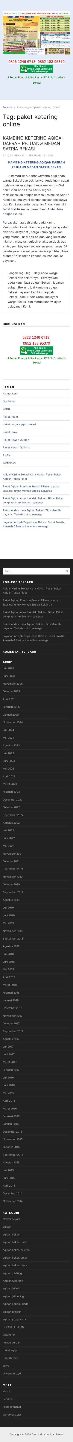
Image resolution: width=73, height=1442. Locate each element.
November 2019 (13, 876)
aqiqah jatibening (13, 1296)
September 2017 (13, 1031)
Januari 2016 (11, 1123)
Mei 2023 (8, 768)
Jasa (59, 209)
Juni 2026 (9, 676)
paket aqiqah (11, 1350)
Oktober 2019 (11, 884)
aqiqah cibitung (12, 1273)
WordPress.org (12, 1414)
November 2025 (13, 683)
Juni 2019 (9, 915)
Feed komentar (12, 1406)
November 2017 (12, 1015)
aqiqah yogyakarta (14, 1319)
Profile (6, 455)
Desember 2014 (12, 1193)
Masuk (7, 1391)
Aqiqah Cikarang (13, 1280)
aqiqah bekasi (13, 155)
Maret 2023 (10, 784)
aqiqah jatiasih (11, 1288)
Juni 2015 (9, 1177)
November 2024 (13, 722)
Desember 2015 (12, 1131)
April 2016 (9, 1100)
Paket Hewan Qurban (16, 439)
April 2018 (9, 977)
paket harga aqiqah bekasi (19, 424)
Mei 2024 (8, 737)
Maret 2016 (10, 1108)
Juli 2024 (8, 729)
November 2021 (12, 853)
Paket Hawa (10, 432)
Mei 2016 (8, 1093)
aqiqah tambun (12, 1311)
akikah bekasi (11, 1219)
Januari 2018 (11, 1000)
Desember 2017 (12, 1007)
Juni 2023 (9, 760)
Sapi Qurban (10, 1358)
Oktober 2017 (11, 1023)
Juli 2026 (8, 668)
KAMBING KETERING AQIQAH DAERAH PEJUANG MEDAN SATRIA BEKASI (34, 143)
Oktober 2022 (11, 807)
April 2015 (9, 1185)
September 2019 (13, 892)
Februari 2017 (11, 1069)
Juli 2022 (8, 830)
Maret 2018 (10, 984)
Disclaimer (9, 401)
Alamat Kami (10, 393)
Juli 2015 (8, 1170)
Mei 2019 (8, 923)
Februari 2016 (11, 1116)
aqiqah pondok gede (15, 1303)
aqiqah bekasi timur (15, 1257)
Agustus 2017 (11, 1038)
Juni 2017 (9, 1054)
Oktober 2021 (11, 861)
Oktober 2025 (11, 691)
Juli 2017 (8, 1046)
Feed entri (9, 1399)
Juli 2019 (8, 907)
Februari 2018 (11, 992)
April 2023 (9, 776)
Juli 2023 (8, 753)
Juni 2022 (9, 838)
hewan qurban (11, 1342)
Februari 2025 (11, 706)
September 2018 (13, 938)
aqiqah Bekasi (12, 214)
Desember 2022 (12, 799)
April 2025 (9, 699)
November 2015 (13, 1139)
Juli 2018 (8, 954)
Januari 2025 (11, 714)
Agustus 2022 (11, 822)
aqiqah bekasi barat (15, 1242)
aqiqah (7, 1226)
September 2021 (13, 868)
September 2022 (13, 815)
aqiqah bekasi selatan (16, 1249)
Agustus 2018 (11, 946)
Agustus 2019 (11, 899)
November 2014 (13, 1201)
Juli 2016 (8, 1077)
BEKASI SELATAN (13, 1327)
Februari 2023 (11, 791)
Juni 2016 (9, 1085)
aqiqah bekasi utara (15, 1265)
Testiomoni (9, 462)
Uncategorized (12, 1373)
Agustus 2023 (11, 745)
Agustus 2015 (11, 1162)
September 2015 (13, 1154)
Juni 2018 (9, 961)
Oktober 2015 (11, 1146)
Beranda (7, 107)
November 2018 (13, 930)
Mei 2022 (8, 845)
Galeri (6, 408)
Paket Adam (10, 416)
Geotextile (9, 1334)
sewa (6, 1365)
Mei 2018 (8, 969)
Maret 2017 (10, 1062)
